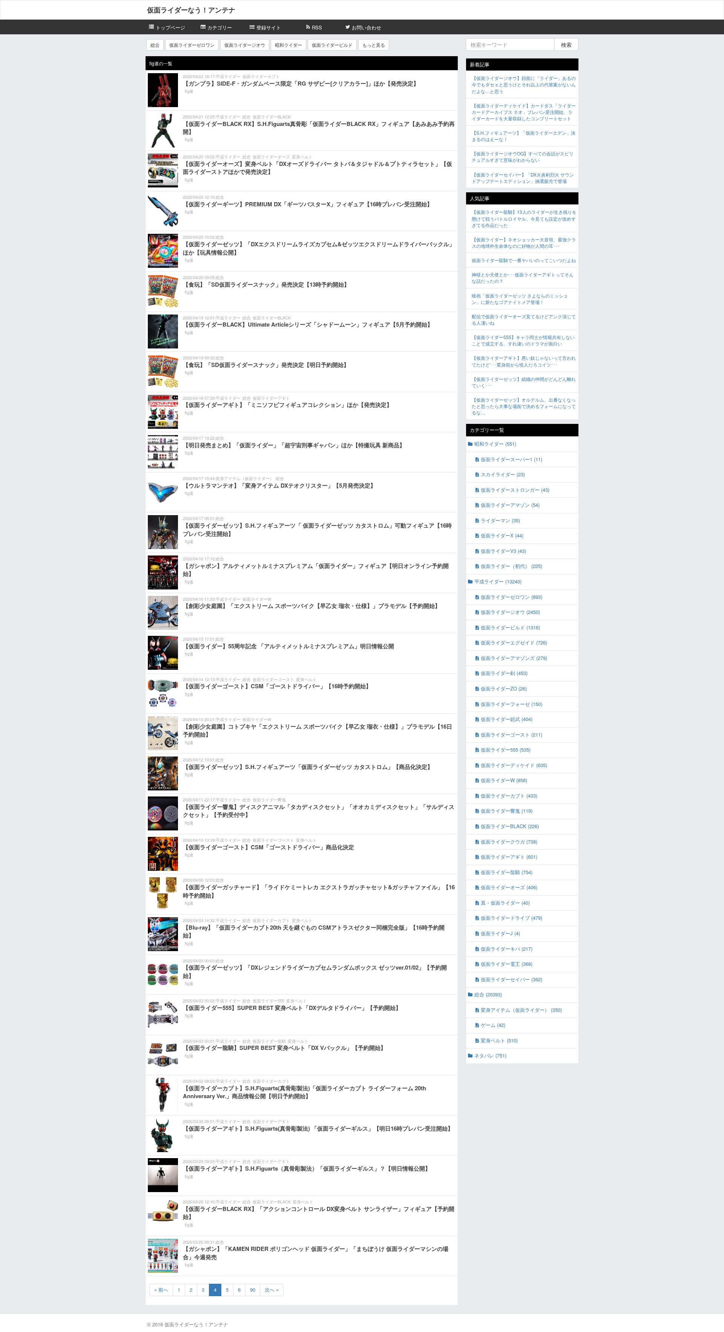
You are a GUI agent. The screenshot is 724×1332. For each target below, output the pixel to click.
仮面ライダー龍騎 (269, 1041)
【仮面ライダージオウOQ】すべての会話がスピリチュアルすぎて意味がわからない (523, 156)
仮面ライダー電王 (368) (506, 963)
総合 (155, 44)
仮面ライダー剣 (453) (504, 673)
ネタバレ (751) (490, 1055)
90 (252, 1289)
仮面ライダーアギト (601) (509, 856)
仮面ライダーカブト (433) (509, 795)
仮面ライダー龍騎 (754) (506, 872)
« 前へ (161, 1289)
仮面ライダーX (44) (502, 535)
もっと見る (373, 44)
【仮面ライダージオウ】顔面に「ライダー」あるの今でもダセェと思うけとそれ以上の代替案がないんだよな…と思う (524, 84)
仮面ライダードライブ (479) (511, 917)
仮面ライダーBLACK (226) (510, 826)
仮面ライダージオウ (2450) (510, 611)
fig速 (189, 91)
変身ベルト (302, 156)
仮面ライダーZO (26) (504, 688)
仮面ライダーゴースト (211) (511, 734)
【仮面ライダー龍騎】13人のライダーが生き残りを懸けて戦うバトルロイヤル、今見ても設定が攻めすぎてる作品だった (524, 218)
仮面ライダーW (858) (504, 780)
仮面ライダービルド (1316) (510, 627)
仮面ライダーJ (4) (500, 933)
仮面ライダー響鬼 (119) (506, 810)
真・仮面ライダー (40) (505, 902)
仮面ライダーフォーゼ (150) (511, 703)
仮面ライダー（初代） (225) (511, 565)
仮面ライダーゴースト (273, 679)
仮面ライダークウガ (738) (509, 841)
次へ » (272, 1289)
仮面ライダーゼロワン (192, 44)
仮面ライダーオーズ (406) (509, 887)
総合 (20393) (488, 994)
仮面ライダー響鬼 (269, 799)
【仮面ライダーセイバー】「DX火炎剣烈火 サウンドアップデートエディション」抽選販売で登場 (523, 177)
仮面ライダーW (256, 599)
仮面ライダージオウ (244, 44)
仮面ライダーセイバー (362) (511, 979)
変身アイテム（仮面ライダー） (245, 478)
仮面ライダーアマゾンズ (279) (514, 657)
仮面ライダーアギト (271, 398)
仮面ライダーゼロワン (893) (511, 596)
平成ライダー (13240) (498, 581)
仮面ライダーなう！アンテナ (191, 10)
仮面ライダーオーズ (271, 156)
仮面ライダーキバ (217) (506, 948)
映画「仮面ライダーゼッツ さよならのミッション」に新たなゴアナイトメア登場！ (520, 298)
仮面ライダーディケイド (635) (514, 765)
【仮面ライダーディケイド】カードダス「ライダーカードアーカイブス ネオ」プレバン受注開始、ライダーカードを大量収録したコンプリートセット (524, 111)
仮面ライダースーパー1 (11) (511, 459)
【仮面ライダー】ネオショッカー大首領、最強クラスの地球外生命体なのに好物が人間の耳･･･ (524, 242)
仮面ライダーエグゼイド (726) (514, 642)
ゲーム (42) (493, 1024)
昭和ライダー (288, 44)
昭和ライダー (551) (495, 443)
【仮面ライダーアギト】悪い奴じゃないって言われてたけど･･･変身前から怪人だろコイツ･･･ (524, 360)
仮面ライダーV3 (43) (503, 550)
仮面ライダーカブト (261, 76)
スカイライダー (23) (503, 474)
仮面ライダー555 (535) (506, 749)
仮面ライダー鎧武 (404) (506, 719)
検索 (566, 44)
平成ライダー (228, 76)
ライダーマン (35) (500, 520)
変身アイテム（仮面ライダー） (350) (521, 1009)
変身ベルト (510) (499, 1040)
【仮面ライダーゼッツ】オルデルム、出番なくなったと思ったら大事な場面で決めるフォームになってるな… (524, 406)
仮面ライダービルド (332, 44)
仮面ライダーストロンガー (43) (515, 489)
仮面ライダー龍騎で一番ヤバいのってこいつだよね (524, 260)
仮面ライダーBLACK (272, 117)
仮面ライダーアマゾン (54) (510, 504)
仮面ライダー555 (268, 1000)
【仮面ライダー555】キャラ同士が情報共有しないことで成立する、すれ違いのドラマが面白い (523, 340)
